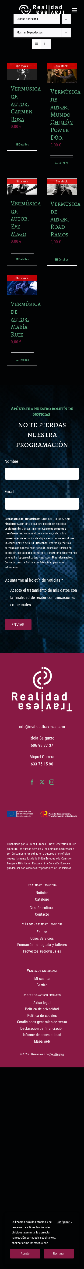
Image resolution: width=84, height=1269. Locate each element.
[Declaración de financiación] (42, 814)
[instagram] (51, 782)
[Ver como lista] (45, 44)
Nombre (11, 461)
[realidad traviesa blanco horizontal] (42, 6)
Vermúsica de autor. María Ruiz (26, 319)
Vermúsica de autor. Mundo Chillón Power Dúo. (65, 114)
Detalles (24, 144)
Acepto (25, 1253)
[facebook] (32, 782)
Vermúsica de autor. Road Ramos (65, 219)
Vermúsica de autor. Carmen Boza (26, 103)
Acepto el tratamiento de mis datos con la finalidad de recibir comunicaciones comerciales (43, 597)
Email (9, 491)
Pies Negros (56, 1054)
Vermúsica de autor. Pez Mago (26, 218)
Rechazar (59, 1253)
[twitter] (42, 782)
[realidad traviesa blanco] (42, 669)
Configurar (63, 1222)
